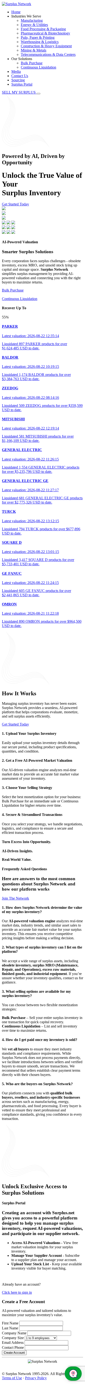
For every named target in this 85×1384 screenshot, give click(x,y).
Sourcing (18, 80)
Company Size (13, 1338)
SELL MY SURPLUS (19, 92)
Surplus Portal (21, 84)
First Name (10, 1323)
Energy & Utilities (34, 25)
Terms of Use (12, 1378)
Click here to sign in (17, 1292)
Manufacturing (32, 20)
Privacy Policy (36, 1378)
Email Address (13, 1342)
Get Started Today (15, 204)
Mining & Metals (33, 50)
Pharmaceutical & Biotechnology (45, 33)
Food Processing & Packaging (43, 29)
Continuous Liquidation (38, 67)
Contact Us (19, 76)
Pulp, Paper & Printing (38, 37)
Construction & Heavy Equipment (46, 46)
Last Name (10, 1328)
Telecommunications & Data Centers (48, 54)
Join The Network (15, 898)
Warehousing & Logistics (40, 42)
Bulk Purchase (31, 63)
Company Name (14, 1333)
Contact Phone (13, 1347)
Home (16, 12)
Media (16, 72)
